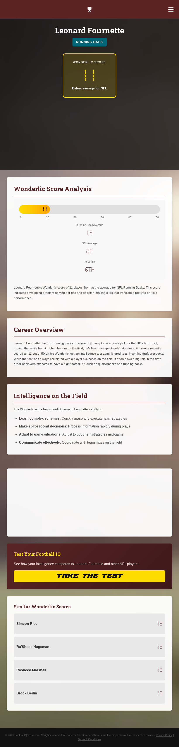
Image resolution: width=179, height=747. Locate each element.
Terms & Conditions (89, 739)
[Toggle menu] (171, 9)
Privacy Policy (164, 735)
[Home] (89, 9)
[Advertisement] (89, 130)
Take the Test (89, 576)
